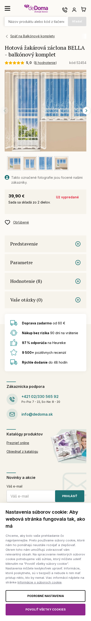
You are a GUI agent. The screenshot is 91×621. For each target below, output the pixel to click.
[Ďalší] (86, 110)
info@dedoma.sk (37, 414)
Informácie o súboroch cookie (40, 582)
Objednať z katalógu (22, 451)
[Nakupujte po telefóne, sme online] (65, 10)
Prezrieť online (18, 443)
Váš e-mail (14, 486)
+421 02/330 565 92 (40, 396)
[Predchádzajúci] (4, 110)
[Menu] (7, 8)
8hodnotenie (45, 63)
